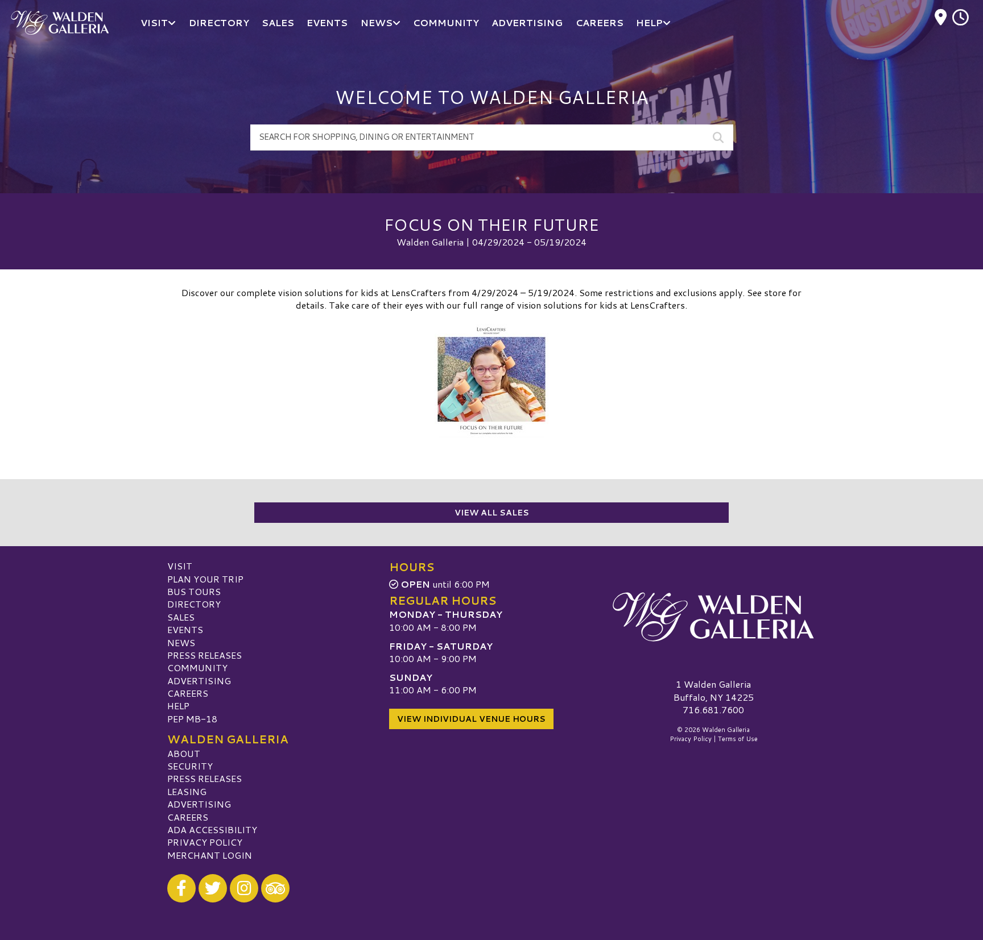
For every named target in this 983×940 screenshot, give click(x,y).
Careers (187, 693)
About (183, 753)
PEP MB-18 (192, 718)
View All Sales (492, 512)
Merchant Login (209, 855)
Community (197, 667)
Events (185, 629)
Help (178, 705)
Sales (181, 616)
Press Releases (204, 655)
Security (190, 765)
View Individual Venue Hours (471, 719)
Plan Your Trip (205, 578)
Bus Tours (194, 591)
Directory (194, 603)
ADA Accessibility (212, 829)
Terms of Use (738, 738)
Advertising (199, 680)
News (181, 642)
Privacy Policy (204, 842)
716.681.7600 (713, 710)
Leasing (186, 791)
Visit (179, 565)
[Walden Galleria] (713, 616)
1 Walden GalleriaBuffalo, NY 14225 (714, 690)
